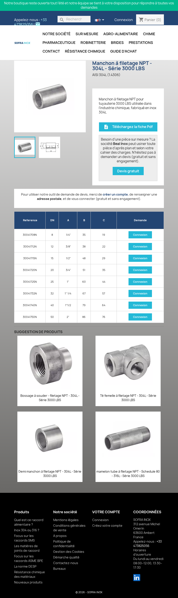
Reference (30, 220)
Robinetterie (93, 42)
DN (52, 220)
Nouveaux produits (28, 582)
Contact (51, 51)
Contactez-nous (65, 563)
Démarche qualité (66, 557)
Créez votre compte (107, 525)
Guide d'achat (123, 51)
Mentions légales (66, 520)
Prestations (141, 42)
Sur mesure (87, 34)
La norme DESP (25, 566)
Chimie (149, 34)
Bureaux (59, 568)
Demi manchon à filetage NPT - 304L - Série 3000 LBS (49, 473)
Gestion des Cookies (68, 552)
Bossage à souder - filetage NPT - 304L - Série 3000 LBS (49, 398)
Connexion (123, 19)
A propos (60, 536)
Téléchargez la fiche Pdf (128, 127)
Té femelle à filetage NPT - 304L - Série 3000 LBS (128, 398)
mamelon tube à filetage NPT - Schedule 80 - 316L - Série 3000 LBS (128, 473)
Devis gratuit (128, 171)
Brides (117, 42)
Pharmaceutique (59, 42)
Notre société (57, 34)
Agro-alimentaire (120, 34)
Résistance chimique (85, 51)
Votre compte (106, 512)
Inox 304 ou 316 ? (26, 530)
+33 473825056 (30, 22)
